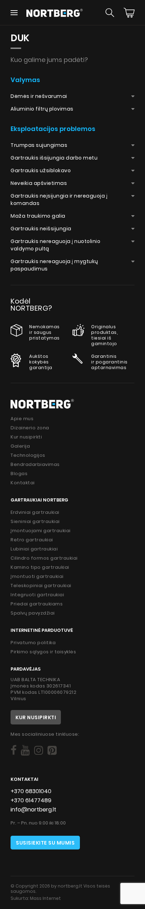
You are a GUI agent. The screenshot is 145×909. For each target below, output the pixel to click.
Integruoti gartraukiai (37, 594)
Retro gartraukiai (32, 539)
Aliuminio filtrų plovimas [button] (42, 108)
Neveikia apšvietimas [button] (39, 183)
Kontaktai (23, 482)
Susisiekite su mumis (45, 842)
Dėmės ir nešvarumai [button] (39, 96)
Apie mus (22, 418)
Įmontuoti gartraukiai (37, 576)
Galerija (20, 446)
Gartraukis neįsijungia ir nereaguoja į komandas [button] (59, 199)
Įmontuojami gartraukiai (41, 530)
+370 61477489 (31, 800)
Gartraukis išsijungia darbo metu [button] (54, 157)
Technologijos (28, 455)
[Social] (14, 750)
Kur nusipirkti (26, 437)
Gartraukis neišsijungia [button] (41, 228)
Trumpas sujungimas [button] (39, 145)
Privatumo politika (33, 642)
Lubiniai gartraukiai (34, 549)
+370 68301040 (31, 791)
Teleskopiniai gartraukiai (41, 585)
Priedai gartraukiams (37, 603)
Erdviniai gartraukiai (35, 512)
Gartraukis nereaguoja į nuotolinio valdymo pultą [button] (55, 245)
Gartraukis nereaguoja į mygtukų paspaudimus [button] (54, 265)
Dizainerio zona (30, 427)
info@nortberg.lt (33, 809)
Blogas (19, 473)
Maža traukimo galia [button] (38, 215)
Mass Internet (45, 898)
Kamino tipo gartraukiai (40, 567)
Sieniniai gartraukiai (35, 521)
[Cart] (129, 13)
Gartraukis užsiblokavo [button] (41, 170)
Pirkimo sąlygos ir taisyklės (43, 651)
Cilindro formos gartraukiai (44, 558)
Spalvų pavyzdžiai (33, 613)
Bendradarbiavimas (35, 464)
